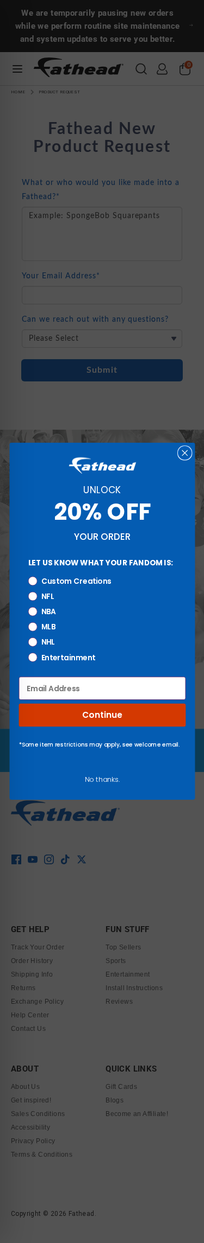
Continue (102, 715)
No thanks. (102, 779)
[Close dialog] (184, 453)
